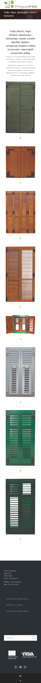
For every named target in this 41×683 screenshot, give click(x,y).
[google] (25, 667)
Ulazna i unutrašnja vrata (17, 611)
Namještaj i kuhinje (14, 605)
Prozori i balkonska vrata (17, 599)
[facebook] (16, 667)
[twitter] (20, 667)
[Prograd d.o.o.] (20, 4)
